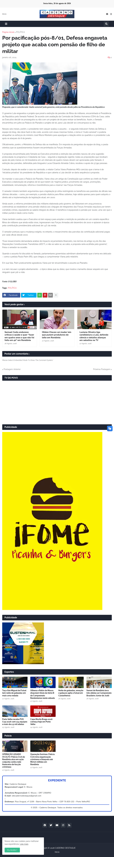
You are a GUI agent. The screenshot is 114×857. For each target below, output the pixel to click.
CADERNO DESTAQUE (65, 848)
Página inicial (8, 32)
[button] (6, 24)
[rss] (69, 825)
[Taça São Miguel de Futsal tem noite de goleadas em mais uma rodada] (15, 682)
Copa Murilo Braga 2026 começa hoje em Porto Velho (41, 721)
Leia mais (24, 844)
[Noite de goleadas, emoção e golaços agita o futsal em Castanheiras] (71, 682)
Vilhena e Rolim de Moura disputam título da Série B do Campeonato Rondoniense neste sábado (42, 694)
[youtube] (57, 825)
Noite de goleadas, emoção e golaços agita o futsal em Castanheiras (70, 693)
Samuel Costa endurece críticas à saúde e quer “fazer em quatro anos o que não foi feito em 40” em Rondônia (19, 336)
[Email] (50, 295)
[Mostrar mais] (56, 295)
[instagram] (111, 14)
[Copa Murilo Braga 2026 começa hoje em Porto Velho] (43, 711)
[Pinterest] (45, 295)
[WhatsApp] (39, 295)
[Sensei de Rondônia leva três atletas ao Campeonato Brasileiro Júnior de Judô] (99, 682)
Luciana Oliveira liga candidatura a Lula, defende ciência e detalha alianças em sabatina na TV (94, 336)
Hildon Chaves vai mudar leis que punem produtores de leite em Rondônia (56, 335)
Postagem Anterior (12, 369)
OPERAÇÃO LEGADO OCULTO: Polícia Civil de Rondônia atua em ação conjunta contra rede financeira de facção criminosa (13, 760)
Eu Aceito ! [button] (12, 850)
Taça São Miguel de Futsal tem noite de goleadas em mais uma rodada (14, 693)
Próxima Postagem (101, 369)
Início (4, 14)
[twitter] (51, 825)
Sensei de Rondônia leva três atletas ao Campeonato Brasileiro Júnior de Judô (98, 693)
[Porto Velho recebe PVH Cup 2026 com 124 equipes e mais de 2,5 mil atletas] (15, 711)
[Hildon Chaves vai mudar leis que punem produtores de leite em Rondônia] (57, 319)
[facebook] (107, 14)
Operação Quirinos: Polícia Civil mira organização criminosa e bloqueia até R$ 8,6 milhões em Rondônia (42, 759)
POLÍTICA (20, 32)
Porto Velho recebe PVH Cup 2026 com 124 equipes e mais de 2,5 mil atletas (14, 721)
